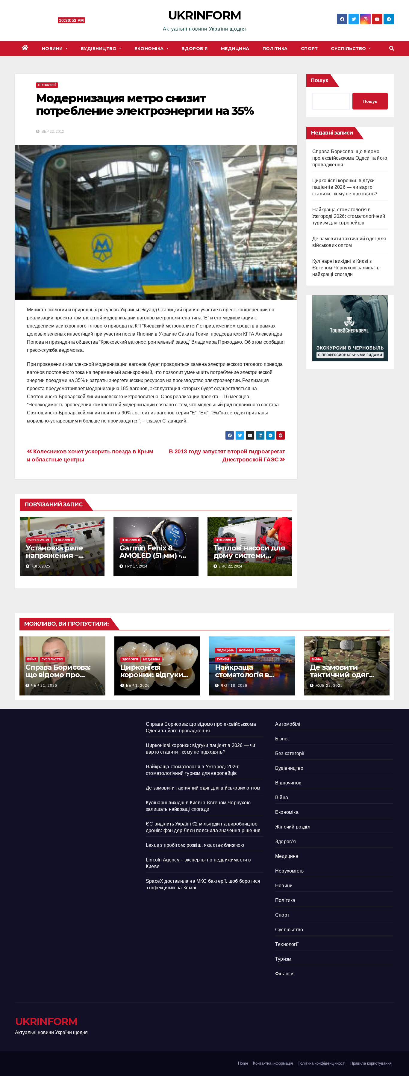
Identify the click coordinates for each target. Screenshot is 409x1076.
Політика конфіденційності (322, 1063)
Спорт (309, 48)
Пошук (319, 80)
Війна (32, 659)
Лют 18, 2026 (234, 685)
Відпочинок (288, 782)
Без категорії (290, 753)
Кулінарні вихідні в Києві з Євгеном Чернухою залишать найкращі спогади (345, 268)
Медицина (235, 48)
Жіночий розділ (292, 826)
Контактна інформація (273, 1063)
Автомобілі (287, 724)
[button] (391, 48)
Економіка (149, 48)
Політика (275, 48)
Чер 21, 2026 (44, 685)
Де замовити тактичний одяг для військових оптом (203, 787)
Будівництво (99, 48)
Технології (47, 85)
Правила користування (371, 1063)
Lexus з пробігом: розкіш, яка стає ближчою (195, 845)
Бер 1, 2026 (138, 685)
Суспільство (349, 48)
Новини (53, 48)
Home (243, 1063)
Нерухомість (289, 870)
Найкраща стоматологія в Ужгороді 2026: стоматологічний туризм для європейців (348, 216)
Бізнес (282, 738)
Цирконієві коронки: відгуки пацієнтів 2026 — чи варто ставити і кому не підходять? (345, 187)
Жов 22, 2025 (329, 685)
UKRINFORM (204, 15)
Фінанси (284, 973)
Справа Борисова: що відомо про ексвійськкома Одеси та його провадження (349, 158)
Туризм (223, 659)
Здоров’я (195, 48)
